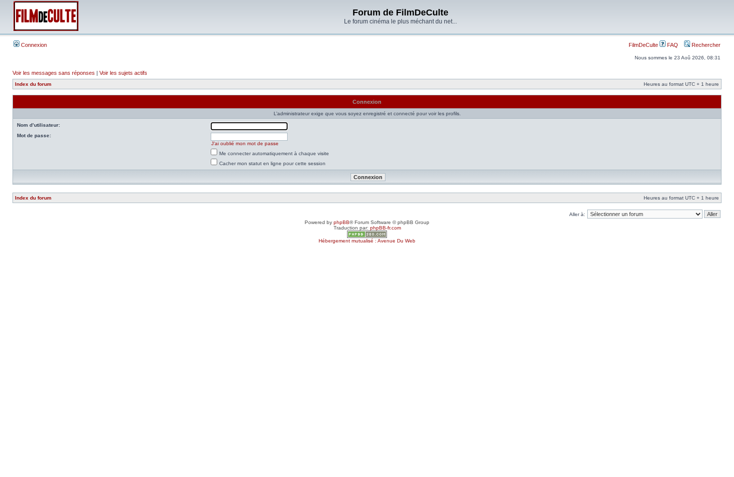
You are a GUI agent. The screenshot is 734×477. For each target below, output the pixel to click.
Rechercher (705, 45)
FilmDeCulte (643, 45)
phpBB (342, 222)
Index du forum (33, 84)
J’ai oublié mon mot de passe (245, 143)
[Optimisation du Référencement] (367, 236)
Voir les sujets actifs (123, 73)
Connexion (33, 45)
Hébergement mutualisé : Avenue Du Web (367, 240)
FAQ (672, 45)
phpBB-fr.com (385, 228)
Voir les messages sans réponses (53, 73)
